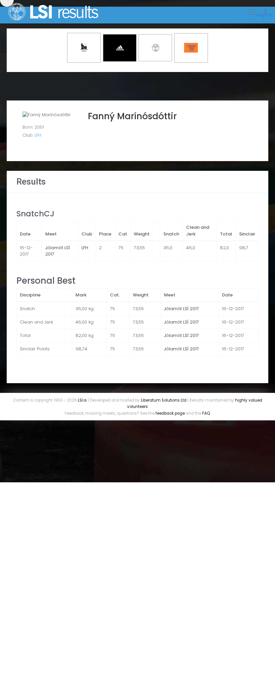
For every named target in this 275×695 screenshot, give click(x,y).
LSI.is (82, 400)
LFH (38, 135)
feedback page (170, 413)
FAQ (206, 413)
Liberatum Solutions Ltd (163, 400)
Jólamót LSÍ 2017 (181, 308)
